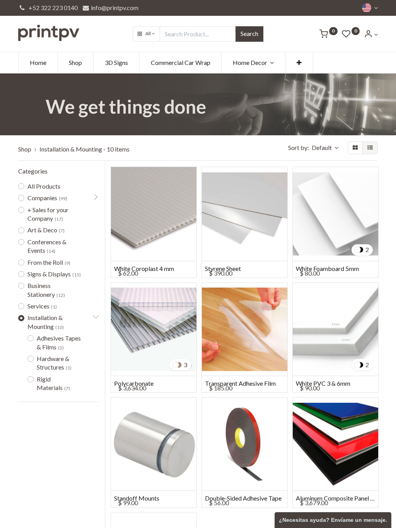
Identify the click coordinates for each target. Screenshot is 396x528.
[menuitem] (38, 62)
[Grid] (355, 148)
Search (249, 33)
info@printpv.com (114, 7)
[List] (370, 148)
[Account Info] (371, 34)
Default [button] (322, 147)
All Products (43, 186)
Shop (24, 149)
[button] (146, 34)
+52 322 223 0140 (52, 7)
